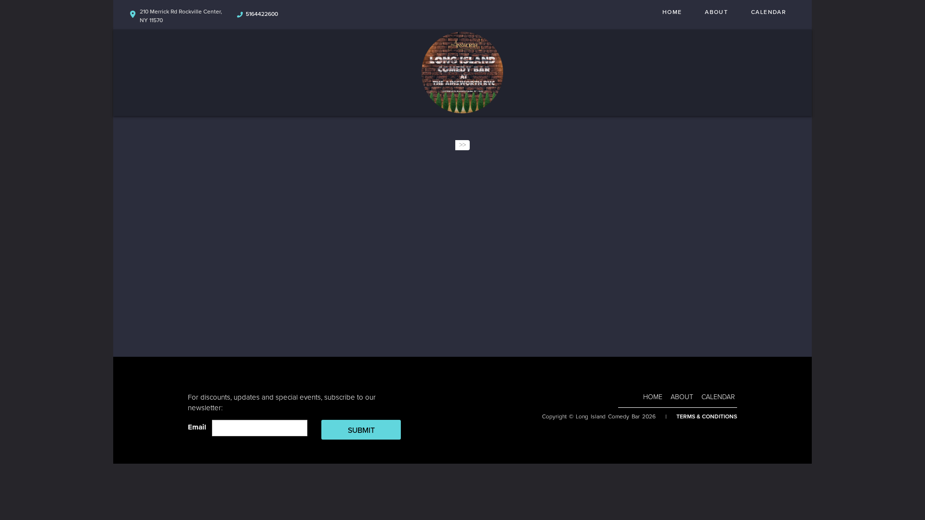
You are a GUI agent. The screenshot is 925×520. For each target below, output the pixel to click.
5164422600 (262, 14)
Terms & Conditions (706, 416)
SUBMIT (361, 430)
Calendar (768, 12)
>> (462, 145)
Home (672, 12)
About (716, 12)
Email (199, 427)
